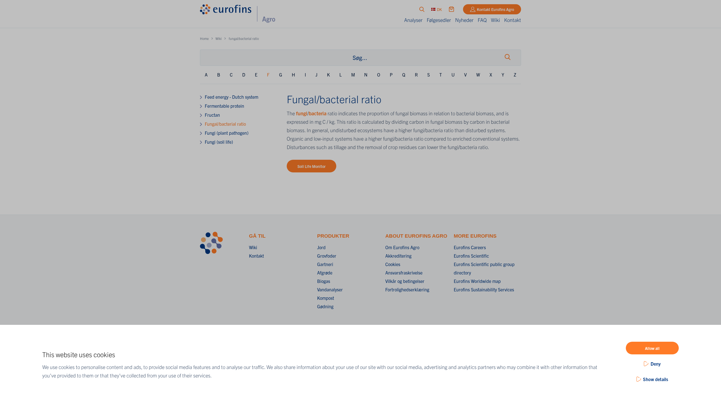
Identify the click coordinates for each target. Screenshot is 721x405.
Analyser (413, 20)
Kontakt (512, 20)
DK (439, 9)
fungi (301, 113)
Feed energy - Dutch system (231, 97)
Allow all (652, 348)
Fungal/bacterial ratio (225, 124)
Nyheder (464, 20)
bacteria (318, 113)
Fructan (212, 115)
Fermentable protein (224, 106)
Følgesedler (439, 20)
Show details (655, 379)
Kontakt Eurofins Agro (495, 9)
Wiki (495, 20)
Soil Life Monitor (311, 166)
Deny (656, 363)
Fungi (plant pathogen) (226, 133)
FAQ (482, 20)
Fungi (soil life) (219, 142)
